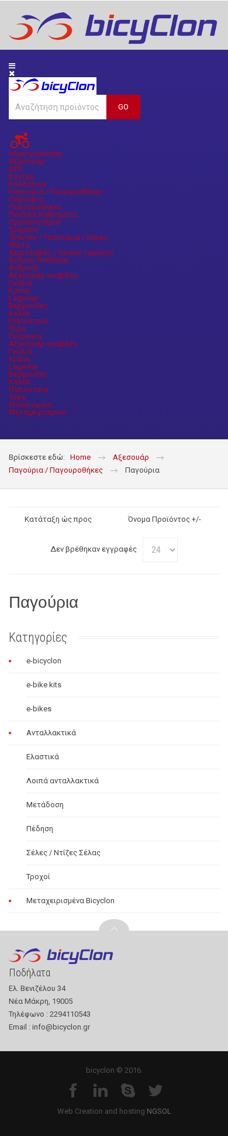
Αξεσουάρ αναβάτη (43, 275)
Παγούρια (26, 199)
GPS (16, 168)
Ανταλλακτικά (51, 732)
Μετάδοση (45, 804)
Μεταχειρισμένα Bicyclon (70, 900)
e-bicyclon (43, 660)
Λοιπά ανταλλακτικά (62, 780)
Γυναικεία (25, 336)
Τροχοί (38, 876)
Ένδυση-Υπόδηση (38, 260)
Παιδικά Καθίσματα (43, 214)
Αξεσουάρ (27, 161)
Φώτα (19, 244)
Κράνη (19, 290)
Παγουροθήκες (35, 206)
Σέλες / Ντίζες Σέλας (63, 852)
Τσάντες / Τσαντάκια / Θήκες (58, 237)
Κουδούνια (27, 184)
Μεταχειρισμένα (38, 412)
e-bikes (38, 708)
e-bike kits (43, 684)
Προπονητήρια (34, 222)
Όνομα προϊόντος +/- (164, 519)
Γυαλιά (20, 282)
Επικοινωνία (30, 404)
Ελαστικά (42, 756)
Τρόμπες (24, 229)
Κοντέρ (21, 176)
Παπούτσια (28, 320)
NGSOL (159, 1111)
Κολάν (19, 313)
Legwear (23, 298)
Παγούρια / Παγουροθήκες (56, 191)
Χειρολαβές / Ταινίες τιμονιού (61, 252)
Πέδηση (39, 828)
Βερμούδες (28, 305)
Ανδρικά (23, 267)
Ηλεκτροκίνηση (36, 153)
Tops (17, 328)
